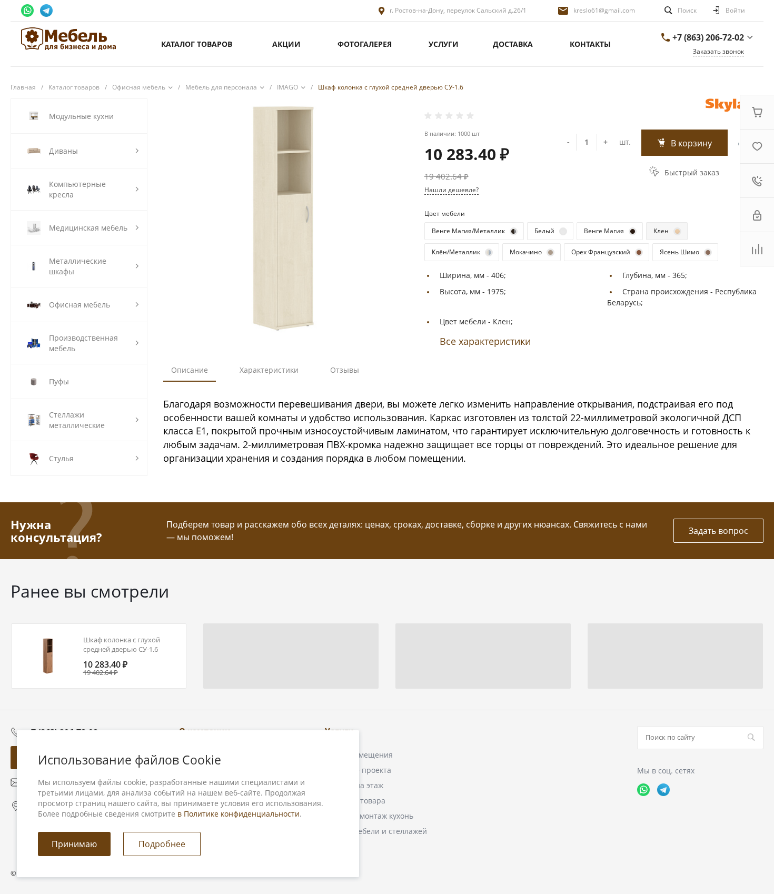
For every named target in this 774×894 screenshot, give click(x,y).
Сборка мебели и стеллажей (376, 831)
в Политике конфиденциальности (238, 814)
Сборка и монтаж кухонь (369, 816)
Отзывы (344, 370)
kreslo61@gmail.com (604, 10)
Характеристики (269, 370)
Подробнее (161, 844)
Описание (189, 370)
